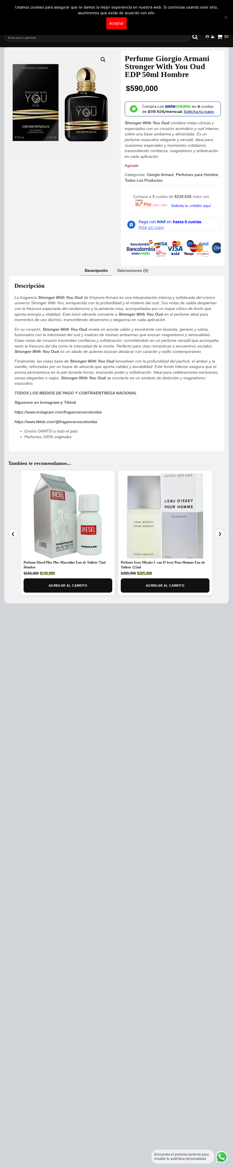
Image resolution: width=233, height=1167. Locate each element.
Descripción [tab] (96, 270)
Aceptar (116, 23)
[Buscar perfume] (197, 36)
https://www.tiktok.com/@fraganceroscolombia (55, 421)
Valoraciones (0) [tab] (132, 270)
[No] (226, 17)
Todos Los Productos (144, 180)
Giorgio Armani (160, 174)
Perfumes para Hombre (197, 174)
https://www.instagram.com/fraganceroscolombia (58, 412)
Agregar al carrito (68, 585)
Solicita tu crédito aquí (191, 205)
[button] (103, 60)
